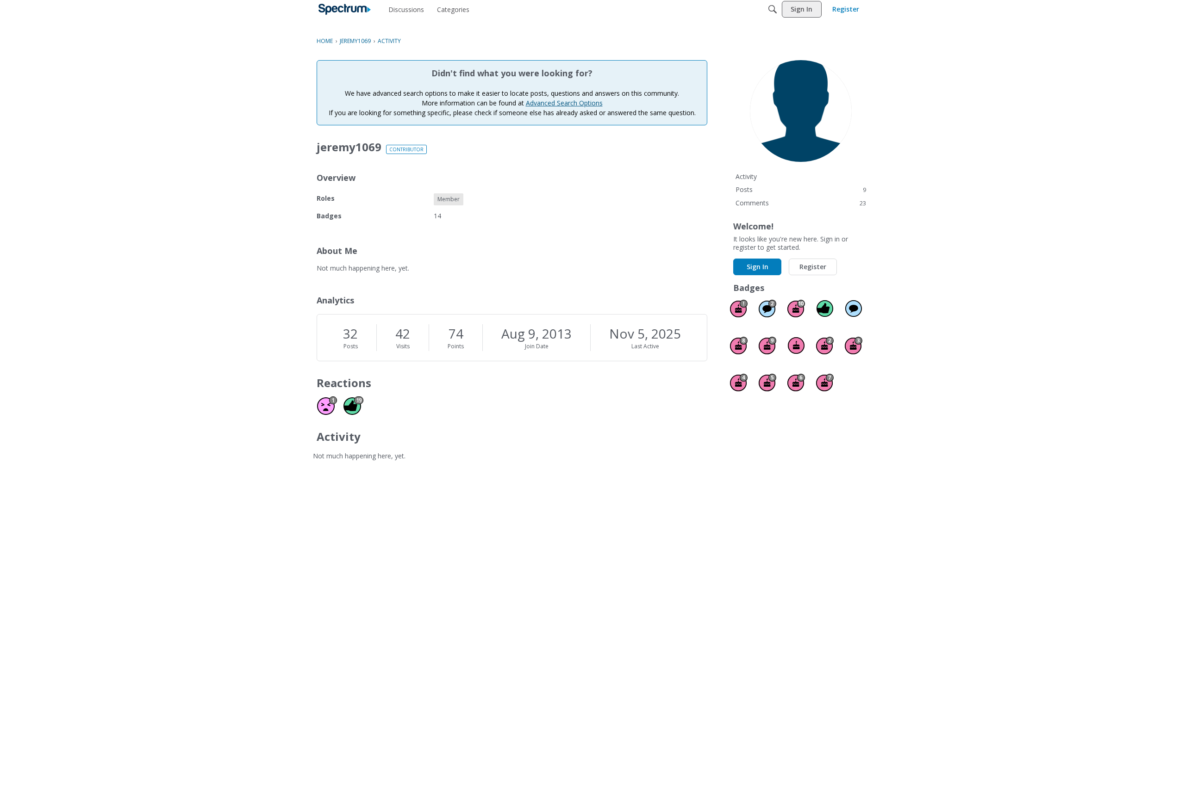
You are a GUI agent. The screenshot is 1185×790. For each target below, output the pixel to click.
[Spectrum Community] (344, 9)
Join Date (537, 346)
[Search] (772, 9)
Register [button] (812, 266)
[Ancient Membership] (739, 308)
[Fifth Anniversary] (767, 382)
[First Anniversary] (796, 345)
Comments (801, 202)
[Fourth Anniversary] (739, 382)
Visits (403, 346)
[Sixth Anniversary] (796, 382)
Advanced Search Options (564, 103)
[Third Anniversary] (853, 345)
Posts (350, 346)
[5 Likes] (825, 308)
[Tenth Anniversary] (796, 308)
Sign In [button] (757, 266)
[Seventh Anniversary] (825, 382)
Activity (746, 176)
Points (456, 346)
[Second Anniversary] (825, 345)
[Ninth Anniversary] (767, 345)
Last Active (645, 346)
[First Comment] (853, 308)
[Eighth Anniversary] (739, 345)
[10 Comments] (767, 308)
